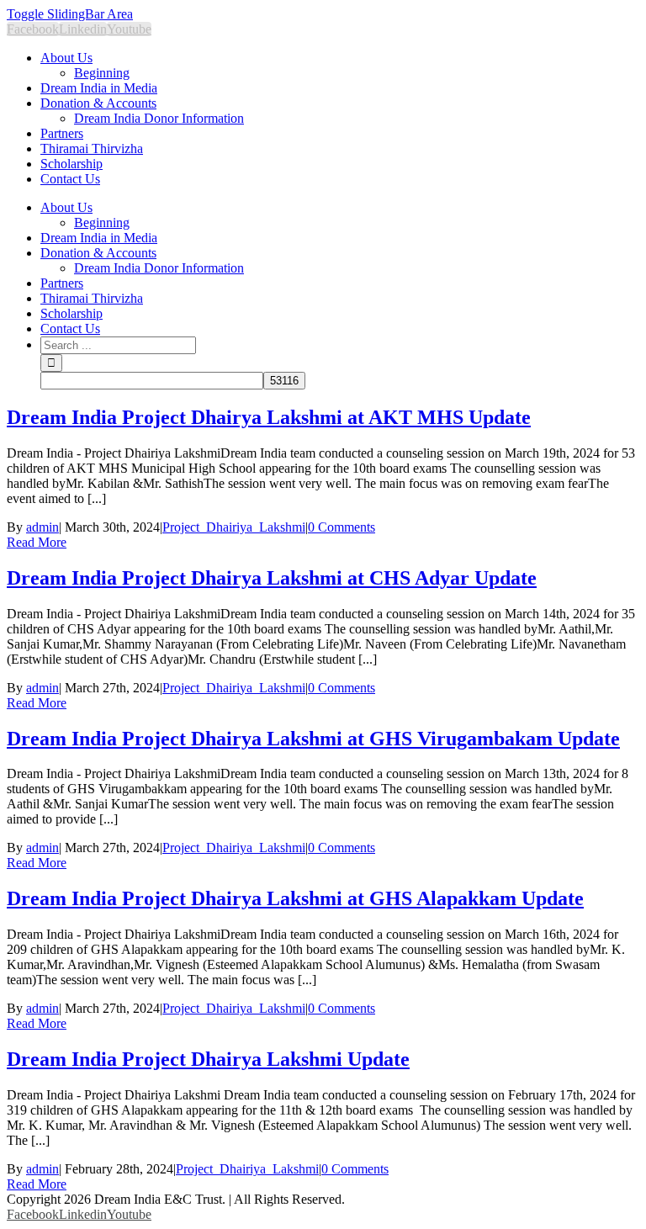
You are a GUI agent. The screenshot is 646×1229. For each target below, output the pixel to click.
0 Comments (341, 527)
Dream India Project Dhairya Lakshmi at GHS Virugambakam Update (313, 739)
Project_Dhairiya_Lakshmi (233, 527)
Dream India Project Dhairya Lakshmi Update (208, 1059)
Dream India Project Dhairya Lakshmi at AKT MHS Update (269, 417)
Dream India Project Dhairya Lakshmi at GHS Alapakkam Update (295, 898)
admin (42, 527)
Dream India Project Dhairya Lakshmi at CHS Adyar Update (272, 578)
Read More (36, 542)
